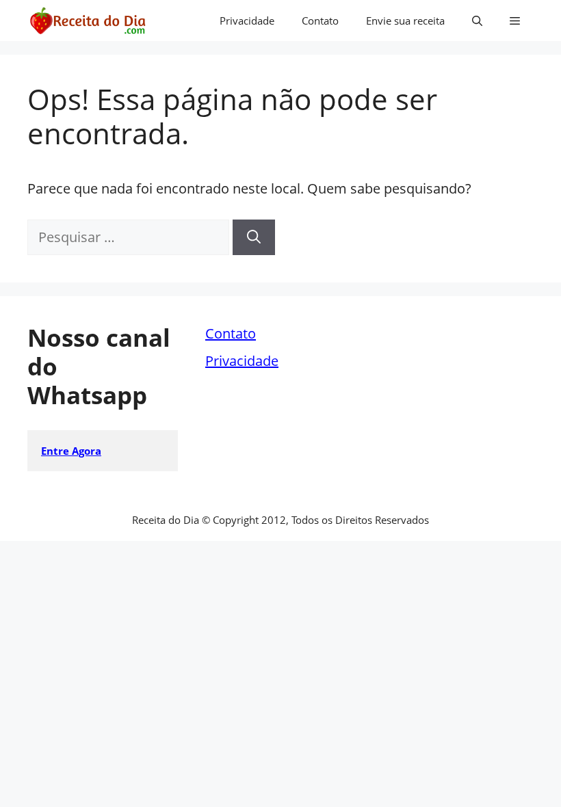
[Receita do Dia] (87, 20)
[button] (477, 20)
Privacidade (247, 20)
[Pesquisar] (254, 237)
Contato (320, 20)
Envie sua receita (405, 20)
